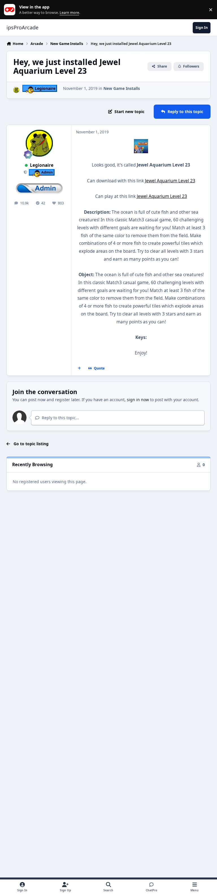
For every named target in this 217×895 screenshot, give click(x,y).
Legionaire (41, 165)
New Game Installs (121, 88)
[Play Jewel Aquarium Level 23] (141, 143)
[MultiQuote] (79, 368)
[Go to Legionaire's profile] (16, 90)
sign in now (138, 399)
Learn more (11, 9)
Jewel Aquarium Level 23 (170, 181)
